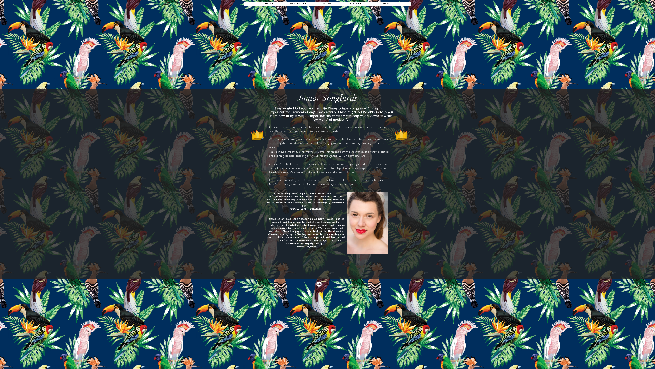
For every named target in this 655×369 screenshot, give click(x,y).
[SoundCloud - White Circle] (319, 284)
